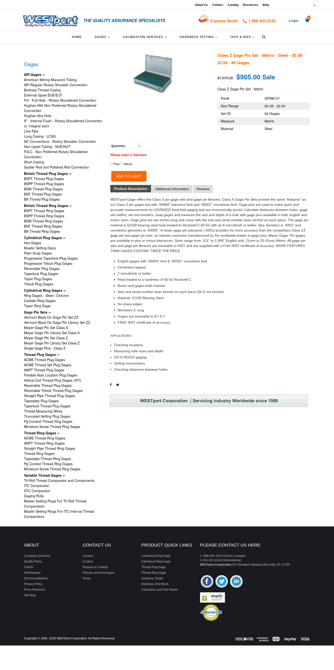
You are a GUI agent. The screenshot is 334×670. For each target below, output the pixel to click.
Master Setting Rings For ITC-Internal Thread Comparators (59, 514)
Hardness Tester (152, 578)
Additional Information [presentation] (172, 189)
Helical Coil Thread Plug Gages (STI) (52, 380)
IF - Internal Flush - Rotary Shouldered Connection (63, 120)
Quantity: (118, 146)
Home (77, 37)
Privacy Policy (33, 584)
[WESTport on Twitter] (222, 582)
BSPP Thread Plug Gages (44, 183)
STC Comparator (37, 490)
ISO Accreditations (36, 578)
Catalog (233, 5)
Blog (266, 5)
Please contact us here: (230, 545)
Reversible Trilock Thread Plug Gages (53, 390)
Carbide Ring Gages (40, 300)
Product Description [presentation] (130, 189)
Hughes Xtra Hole (37, 115)
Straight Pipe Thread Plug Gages (49, 395)
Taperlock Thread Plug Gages (47, 405)
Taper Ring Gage (37, 305)
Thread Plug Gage (153, 567)
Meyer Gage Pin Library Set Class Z (52, 343)
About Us (201, 5)
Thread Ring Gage (153, 572)
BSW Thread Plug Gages (43, 188)
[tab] (130, 189)
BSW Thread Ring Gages (43, 221)
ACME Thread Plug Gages (44, 359)
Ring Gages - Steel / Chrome (46, 295)
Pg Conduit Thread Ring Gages (48, 463)
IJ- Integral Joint (36, 125)
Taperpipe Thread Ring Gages (47, 458)
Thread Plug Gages (40, 354)
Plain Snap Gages (38, 253)
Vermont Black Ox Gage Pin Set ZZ (51, 317)
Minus (128, 164)
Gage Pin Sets (36, 312)
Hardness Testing (199, 37)
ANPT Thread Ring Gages (44, 443)
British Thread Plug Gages (46, 173)
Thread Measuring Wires (43, 411)
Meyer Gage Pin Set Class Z (46, 337)
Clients (28, 567)
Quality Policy (33, 561)
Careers (88, 556)
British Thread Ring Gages (46, 205)
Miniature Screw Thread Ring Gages (52, 468)
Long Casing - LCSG (40, 136)
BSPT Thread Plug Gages (44, 178)
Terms (87, 578)
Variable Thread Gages (43, 475)
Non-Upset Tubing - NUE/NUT (47, 146)
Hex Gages (32, 242)
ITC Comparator (36, 485)
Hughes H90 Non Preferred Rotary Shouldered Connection (60, 108)
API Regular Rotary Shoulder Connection (55, 84)
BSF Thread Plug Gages (43, 194)
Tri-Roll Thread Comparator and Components (59, 480)
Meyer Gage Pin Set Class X (46, 327)
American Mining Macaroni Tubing (50, 79)
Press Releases (34, 589)
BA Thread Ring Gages (42, 231)
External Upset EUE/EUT (43, 95)
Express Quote (224, 21)
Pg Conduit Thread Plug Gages (48, 421)
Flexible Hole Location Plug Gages (50, 375)
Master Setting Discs (40, 247)
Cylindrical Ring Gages (43, 290)
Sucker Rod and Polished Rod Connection (56, 167)
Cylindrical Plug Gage (155, 556)
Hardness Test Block (154, 584)
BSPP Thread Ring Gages (44, 215)
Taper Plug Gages (38, 278)
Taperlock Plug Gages (41, 273)
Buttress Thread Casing (42, 89)
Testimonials (32, 572)
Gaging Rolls (34, 495)
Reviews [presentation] (203, 189)
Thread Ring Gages (40, 432)
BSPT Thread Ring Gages (44, 210)
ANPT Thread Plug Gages (44, 369)
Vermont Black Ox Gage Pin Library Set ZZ (57, 322)
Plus (117, 164)
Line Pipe (31, 131)
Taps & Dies (243, 37)
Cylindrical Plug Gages (43, 237)
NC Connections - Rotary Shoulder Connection (60, 141)
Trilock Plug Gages (38, 283)
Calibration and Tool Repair (159, 589)
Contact (217, 5)
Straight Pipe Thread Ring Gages (49, 448)
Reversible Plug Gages (41, 268)
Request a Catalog (95, 567)
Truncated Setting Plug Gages (47, 416)
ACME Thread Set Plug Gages (47, 364)
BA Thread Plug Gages (42, 199)
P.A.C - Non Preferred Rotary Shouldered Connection (56, 154)
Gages (103, 37)
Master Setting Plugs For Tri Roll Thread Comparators (55, 504)
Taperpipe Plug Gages (41, 400)
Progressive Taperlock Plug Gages (51, 258)
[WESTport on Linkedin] (236, 582)
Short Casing (34, 161)
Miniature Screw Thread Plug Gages (52, 426)
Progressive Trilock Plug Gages (48, 263)
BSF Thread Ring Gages (43, 226)
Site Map (30, 595)
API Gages (33, 74)
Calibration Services (145, 37)
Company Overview (37, 556)
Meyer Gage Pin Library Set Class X (52, 332)
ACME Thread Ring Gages (44, 438)
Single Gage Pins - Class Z (45, 348)
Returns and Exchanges (99, 572)
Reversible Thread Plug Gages (48, 385)
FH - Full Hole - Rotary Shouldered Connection (60, 100)
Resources (250, 5)
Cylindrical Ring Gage (156, 561)
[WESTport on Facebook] (207, 582)
